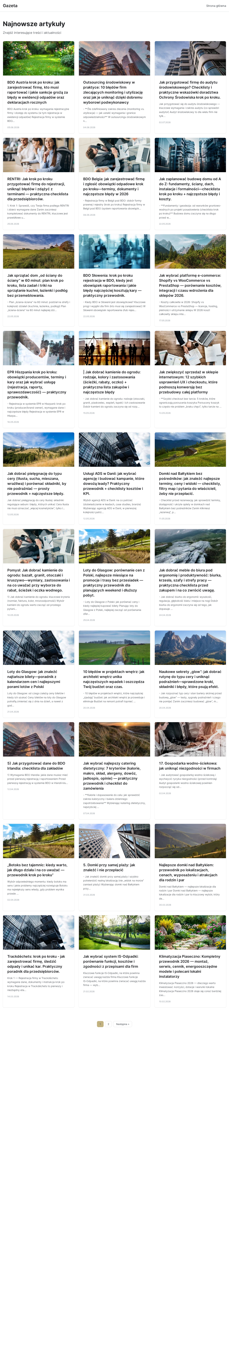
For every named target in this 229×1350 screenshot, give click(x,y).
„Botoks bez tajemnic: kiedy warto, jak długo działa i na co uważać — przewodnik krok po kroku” (37, 870)
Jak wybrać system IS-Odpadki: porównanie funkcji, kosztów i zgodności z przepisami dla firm (110, 961)
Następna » (122, 1024)
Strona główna (216, 6)
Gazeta (10, 5)
